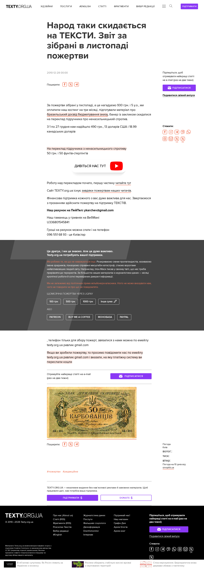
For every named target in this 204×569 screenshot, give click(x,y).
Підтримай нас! (122, 515)
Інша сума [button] (106, 301)
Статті (56, 519)
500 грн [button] (70, 301)
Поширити (53, 84)
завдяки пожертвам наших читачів (106, 191)
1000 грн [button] (88, 301)
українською (32, 550)
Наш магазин (121, 519)
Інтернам (88, 534)
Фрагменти (59, 523)
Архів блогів (121, 527)
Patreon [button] (55, 317)
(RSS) (62, 519)
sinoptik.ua (168, 467)
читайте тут (123, 183)
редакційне (71, 471)
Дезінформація (91, 527)
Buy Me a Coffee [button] (79, 317)
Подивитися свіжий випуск (179, 95)
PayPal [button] (124, 317)
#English (57, 534)
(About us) (67, 515)
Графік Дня (120, 523)
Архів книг (119, 530)
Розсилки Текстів (62, 527)
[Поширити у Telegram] (76, 84)
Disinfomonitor (91, 530)
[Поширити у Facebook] (64, 84)
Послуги (87, 519)
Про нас (57, 515)
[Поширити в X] (70, 84)
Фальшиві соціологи (94, 523)
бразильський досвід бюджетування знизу (77, 114)
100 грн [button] (53, 301)
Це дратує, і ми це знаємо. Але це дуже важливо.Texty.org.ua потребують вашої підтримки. (80, 253)
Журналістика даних (94, 515)
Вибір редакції (61, 530)
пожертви (54, 471)
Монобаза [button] (105, 317)
